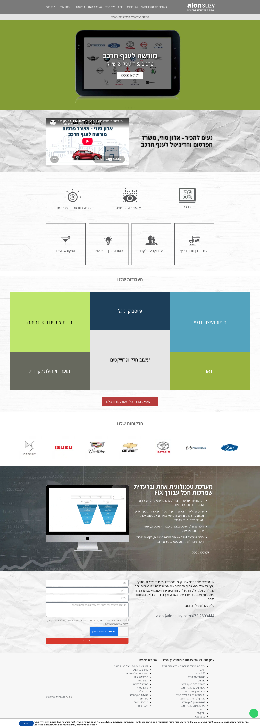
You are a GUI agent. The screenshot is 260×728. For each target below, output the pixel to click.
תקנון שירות (142, 705)
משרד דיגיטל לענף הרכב (193, 687)
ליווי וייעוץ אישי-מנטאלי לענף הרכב (131, 666)
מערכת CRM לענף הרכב (193, 705)
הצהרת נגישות (141, 702)
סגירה (26, 723)
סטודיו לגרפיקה (140, 684)
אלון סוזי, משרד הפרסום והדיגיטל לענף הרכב (130, 16)
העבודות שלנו (95, 7)
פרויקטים (80, 7)
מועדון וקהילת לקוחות (49, 371)
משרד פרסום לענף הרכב (193, 684)
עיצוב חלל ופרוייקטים (130, 359)
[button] (257, 65)
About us (200, 716)
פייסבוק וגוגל (130, 311)
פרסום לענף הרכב (196, 677)
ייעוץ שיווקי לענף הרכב (194, 691)
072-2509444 (203, 615)
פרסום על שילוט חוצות (137, 673)
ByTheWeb (60, 696)
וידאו (210, 371)
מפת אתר (143, 698)
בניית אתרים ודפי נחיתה (49, 322)
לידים (202, 709)
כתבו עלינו (64, 7)
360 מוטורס (132, 7)
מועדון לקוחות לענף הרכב (192, 698)
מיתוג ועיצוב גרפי (210, 322)
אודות (120, 7)
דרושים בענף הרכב (139, 695)
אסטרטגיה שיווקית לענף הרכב (190, 695)
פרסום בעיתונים (140, 669)
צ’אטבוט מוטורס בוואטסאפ (154, 7)
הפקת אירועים (141, 677)
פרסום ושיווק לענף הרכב (193, 702)
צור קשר (201, 713)
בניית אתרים (50, 696)
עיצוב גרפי (143, 680)
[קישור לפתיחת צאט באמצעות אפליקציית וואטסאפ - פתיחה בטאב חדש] (253, 713)
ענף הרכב (110, 7)
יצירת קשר (51, 7)
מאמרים (201, 680)
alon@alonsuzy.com (173, 615)
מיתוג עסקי (142, 687)
